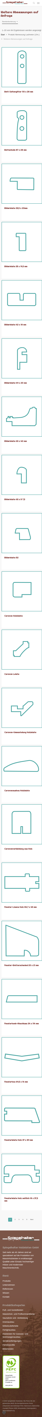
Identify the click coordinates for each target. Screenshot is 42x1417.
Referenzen (5, 1289)
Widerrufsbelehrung (9, 1410)
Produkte (5, 1281)
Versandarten (22, 1408)
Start (3, 35)
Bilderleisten (8, 1349)
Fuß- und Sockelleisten (13, 1310)
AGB (15, 1408)
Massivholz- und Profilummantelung (18, 1314)
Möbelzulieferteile (10, 1326)
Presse (11, 1408)
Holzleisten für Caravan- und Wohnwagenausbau (15, 1335)
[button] (38, 3)
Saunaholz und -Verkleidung (15, 1318)
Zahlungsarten (31, 1408)
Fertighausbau (9, 1330)
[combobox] (10, 21)
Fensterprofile (9, 1345)
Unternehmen (5, 1285)
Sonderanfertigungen (12, 1341)
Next (31, 1219)
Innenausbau (8, 1322)
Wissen (5, 1293)
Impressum (27, 1406)
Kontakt (5, 1297)
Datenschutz (36, 1406)
